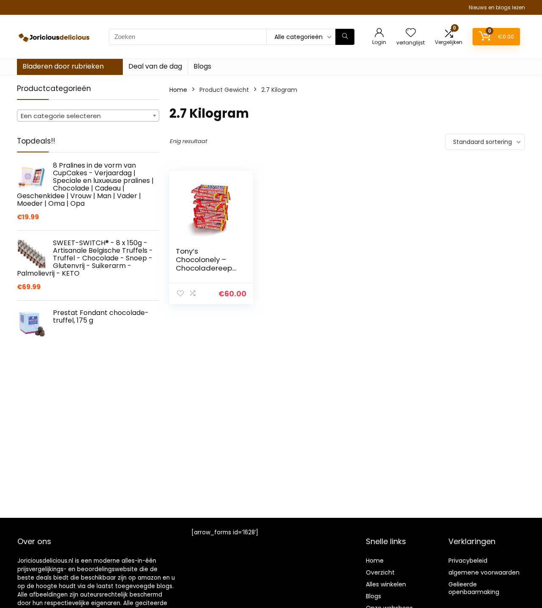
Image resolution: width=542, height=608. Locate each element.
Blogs (202, 66)
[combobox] (88, 116)
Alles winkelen (386, 584)
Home (178, 90)
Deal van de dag (155, 66)
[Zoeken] (344, 37)
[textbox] (88, 116)
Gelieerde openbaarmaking (473, 588)
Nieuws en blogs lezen (497, 7)
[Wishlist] (411, 33)
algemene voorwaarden (484, 572)
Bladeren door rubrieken (63, 66)
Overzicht (380, 572)
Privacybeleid (467, 560)
